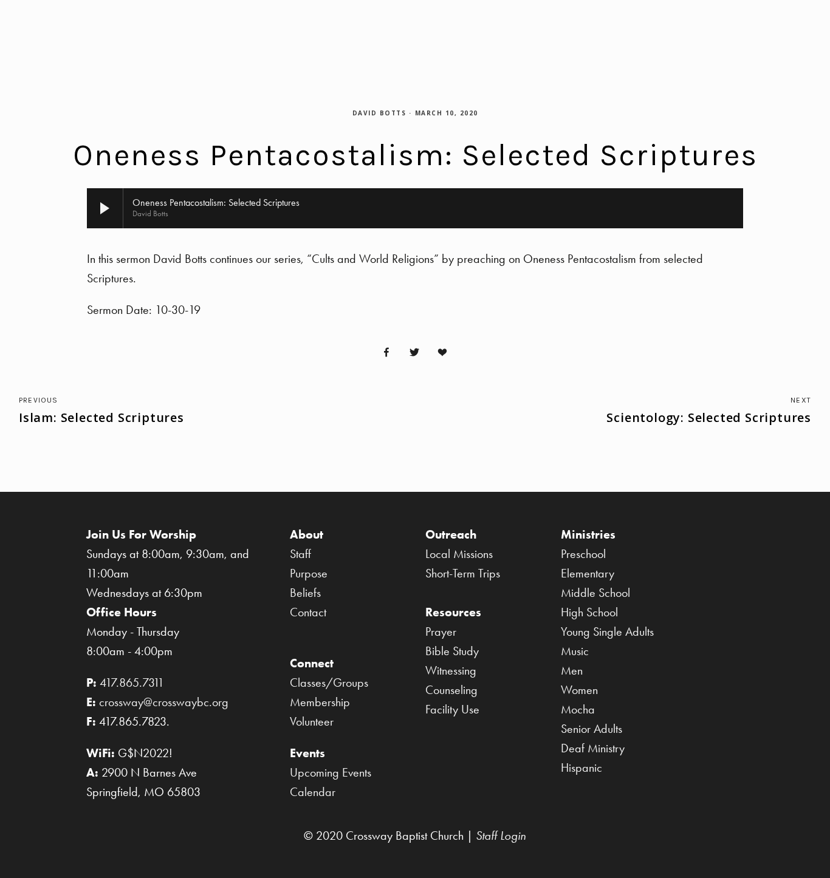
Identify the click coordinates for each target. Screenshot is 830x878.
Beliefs (305, 592)
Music (575, 651)
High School (589, 612)
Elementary (587, 573)
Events (701, 28)
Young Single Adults (607, 631)
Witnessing (450, 670)
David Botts (379, 113)
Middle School (595, 592)
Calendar (312, 791)
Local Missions (459, 553)
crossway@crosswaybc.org (163, 702)
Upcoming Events (330, 772)
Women (579, 689)
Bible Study (452, 651)
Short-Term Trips (462, 573)
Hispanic (581, 767)
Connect (549, 28)
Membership (320, 702)
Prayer (440, 631)
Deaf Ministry (593, 748)
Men (572, 670)
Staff (300, 553)
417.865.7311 (132, 682)
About (417, 28)
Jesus (479, 28)
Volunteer (312, 721)
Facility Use (452, 709)
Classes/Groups (329, 682)
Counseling (451, 689)
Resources (780, 28)
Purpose (309, 573)
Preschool (583, 553)
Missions (628, 28)
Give (44, 28)
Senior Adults (591, 728)
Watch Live (339, 28)
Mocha (578, 709)
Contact (308, 612)
